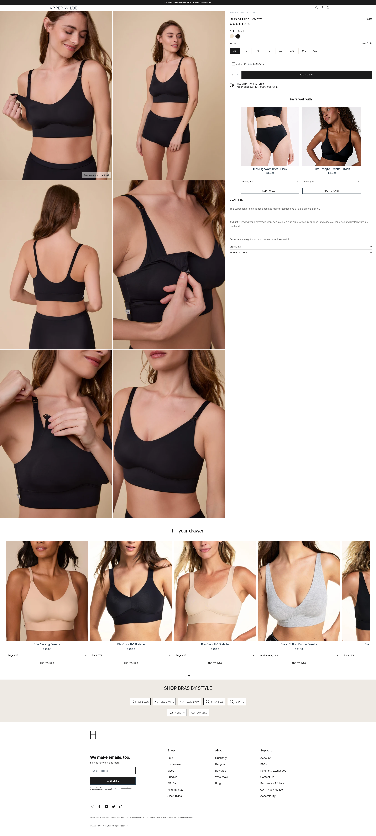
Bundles (172, 777)
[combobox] (235, 75)
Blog (218, 783)
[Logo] (62, 8)
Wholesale (221, 777)
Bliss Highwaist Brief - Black (270, 169)
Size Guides (174, 795)
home (232, 12)
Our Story (221, 758)
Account (265, 758)
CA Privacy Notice (271, 789)
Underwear (174, 764)
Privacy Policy (107, 789)
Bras (170, 758)
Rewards (220, 770)
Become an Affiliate (272, 783)
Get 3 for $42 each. (250, 63)
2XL (292, 50)
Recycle (220, 764)
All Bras (240, 12)
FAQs (263, 764)
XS (234, 50)
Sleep (170, 770)
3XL (303, 50)
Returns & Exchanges (273, 770)
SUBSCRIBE (113, 781)
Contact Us (267, 777)
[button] (316, 7)
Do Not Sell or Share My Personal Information (174, 817)
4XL (315, 50)
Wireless (251, 12)
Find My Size (175, 789)
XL (280, 50)
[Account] (322, 7)
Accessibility (268, 795)
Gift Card (172, 783)
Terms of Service (126, 788)
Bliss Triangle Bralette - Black (332, 169)
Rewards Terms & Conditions (113, 817)
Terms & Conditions (134, 817)
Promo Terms (95, 817)
